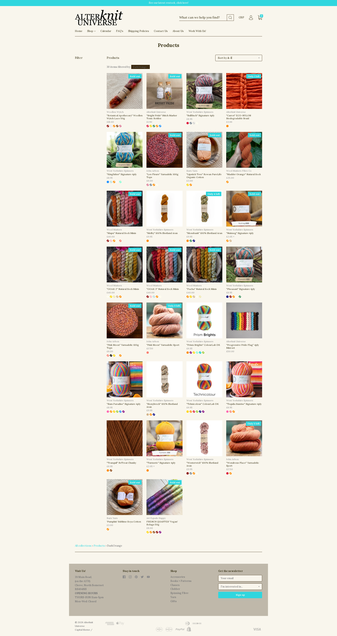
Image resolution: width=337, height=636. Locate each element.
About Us (178, 31)
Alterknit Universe (156, 111)
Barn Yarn (191, 170)
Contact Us (161, 31)
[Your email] (240, 578)
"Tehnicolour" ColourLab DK (202, 403)
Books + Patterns (181, 581)
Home (78, 31)
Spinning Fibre (179, 593)
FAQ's (119, 31)
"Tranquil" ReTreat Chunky (121, 462)
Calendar (105, 31)
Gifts (173, 601)
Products (99, 545)
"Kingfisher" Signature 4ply (122, 174)
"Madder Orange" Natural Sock (243, 174)
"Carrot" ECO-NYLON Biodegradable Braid (238, 117)
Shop (90, 31)
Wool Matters (114, 229)
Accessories (177, 577)
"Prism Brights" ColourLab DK (203, 344)
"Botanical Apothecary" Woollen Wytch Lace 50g (125, 117)
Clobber (175, 589)
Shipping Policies (138, 31)
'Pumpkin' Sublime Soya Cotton (124, 521)
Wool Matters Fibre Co (239, 170)
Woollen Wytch (115, 111)
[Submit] (230, 17)
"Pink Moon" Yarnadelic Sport (162, 344)
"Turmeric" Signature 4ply (160, 462)
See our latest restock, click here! (168, 2)
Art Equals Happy (156, 518)
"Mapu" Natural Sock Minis (121, 233)
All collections (83, 545)
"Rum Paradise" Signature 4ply (123, 403)
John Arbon (152, 170)
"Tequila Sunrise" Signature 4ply (244, 403)
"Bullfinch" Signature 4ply (200, 115)
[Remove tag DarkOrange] (140, 67)
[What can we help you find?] (206, 17)
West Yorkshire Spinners (199, 111)
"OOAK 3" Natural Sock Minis (162, 289)
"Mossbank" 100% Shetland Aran (204, 233)
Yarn (173, 597)
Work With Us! (197, 31)
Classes (175, 585)
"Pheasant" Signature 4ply (240, 289)
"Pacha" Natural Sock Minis (201, 289)
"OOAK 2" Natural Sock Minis (123, 289)
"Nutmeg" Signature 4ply (240, 233)
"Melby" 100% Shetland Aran (162, 233)
